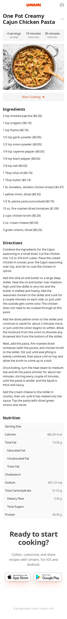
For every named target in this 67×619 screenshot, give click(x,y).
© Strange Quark (21, 608)
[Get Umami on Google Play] (48, 577)
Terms (35, 608)
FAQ (51, 608)
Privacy (44, 608)
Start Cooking (31, 97)
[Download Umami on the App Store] (18, 577)
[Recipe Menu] (62, 19)
